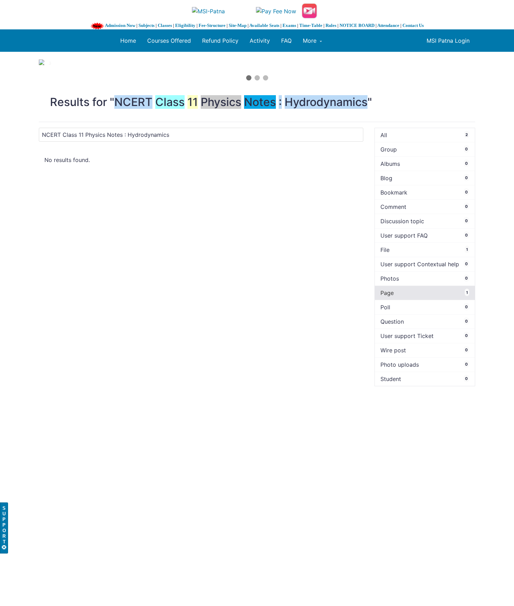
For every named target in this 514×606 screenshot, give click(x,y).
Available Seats (264, 25)
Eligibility (185, 25)
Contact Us (413, 25)
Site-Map (238, 25)
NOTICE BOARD (357, 25)
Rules (331, 25)
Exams (289, 25)
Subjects (146, 25)
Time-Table (310, 25)
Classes (165, 25)
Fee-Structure (212, 25)
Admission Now (120, 25)
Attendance (388, 25)
